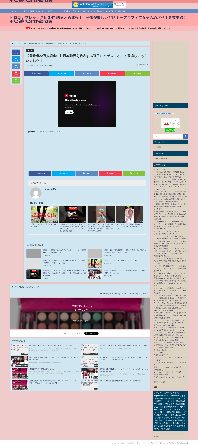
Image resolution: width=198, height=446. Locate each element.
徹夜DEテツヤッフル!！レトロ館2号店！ (168, 367)
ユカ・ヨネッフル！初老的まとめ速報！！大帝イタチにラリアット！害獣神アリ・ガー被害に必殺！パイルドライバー (170, 290)
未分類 (30, 50)
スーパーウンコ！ (160, 229)
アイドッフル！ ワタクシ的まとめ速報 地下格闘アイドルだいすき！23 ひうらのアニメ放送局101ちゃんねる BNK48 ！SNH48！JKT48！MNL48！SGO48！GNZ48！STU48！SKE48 (170, 184)
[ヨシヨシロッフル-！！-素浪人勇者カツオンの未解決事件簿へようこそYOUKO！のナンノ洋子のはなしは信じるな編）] (170, 322)
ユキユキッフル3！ (161, 350)
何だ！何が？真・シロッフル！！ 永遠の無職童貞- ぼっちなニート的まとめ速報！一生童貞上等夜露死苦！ (170, 243)
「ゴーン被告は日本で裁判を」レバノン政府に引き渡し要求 (121, 293)
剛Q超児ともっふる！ (161, 370)
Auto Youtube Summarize (49, 131)
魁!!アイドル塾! (159, 382)
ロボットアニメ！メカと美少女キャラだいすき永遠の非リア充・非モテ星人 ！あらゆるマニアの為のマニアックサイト (170, 261)
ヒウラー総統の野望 (161, 374)
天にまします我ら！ (161, 355)
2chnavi (156, 436)
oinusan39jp (144, 64)
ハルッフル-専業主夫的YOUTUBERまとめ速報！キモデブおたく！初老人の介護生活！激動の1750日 (170, 268)
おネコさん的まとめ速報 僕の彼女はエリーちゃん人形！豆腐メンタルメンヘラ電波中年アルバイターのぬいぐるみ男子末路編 (170, 174)
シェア (16, 53)
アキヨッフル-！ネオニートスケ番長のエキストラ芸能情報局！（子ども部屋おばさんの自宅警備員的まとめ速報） (170, 315)
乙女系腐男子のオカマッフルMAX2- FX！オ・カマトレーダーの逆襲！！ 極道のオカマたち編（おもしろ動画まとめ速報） (170, 224)
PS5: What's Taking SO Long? (26, 287)
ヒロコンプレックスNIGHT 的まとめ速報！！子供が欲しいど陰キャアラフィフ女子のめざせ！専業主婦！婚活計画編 (170, 345)
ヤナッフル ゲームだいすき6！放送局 (167, 372)
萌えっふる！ (158, 352)
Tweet (16, 60)
